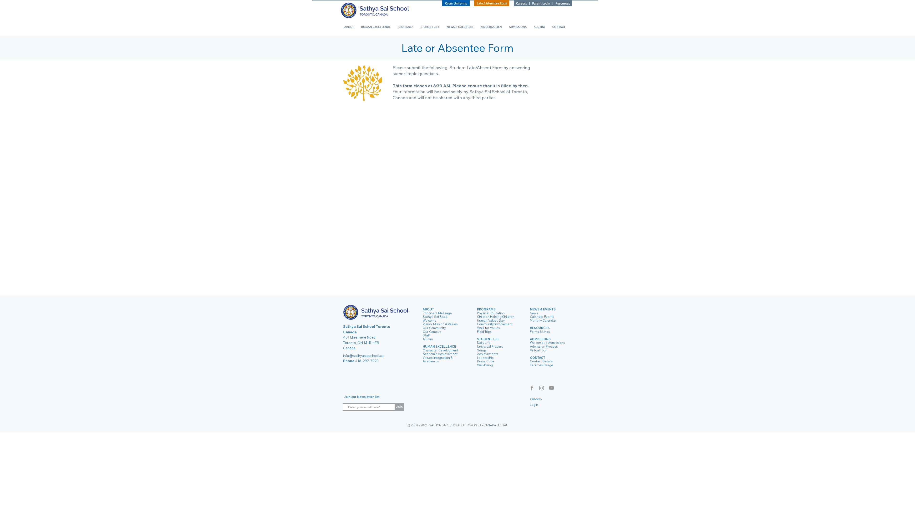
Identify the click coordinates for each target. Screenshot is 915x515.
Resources (562, 3)
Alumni (428, 339)
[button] (349, 27)
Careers (522, 3)
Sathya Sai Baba (435, 317)
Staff (426, 335)
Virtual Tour (538, 350)
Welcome (429, 320)
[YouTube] (551, 388)
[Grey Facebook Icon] (532, 388)
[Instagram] (542, 388)
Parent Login (541, 3)
